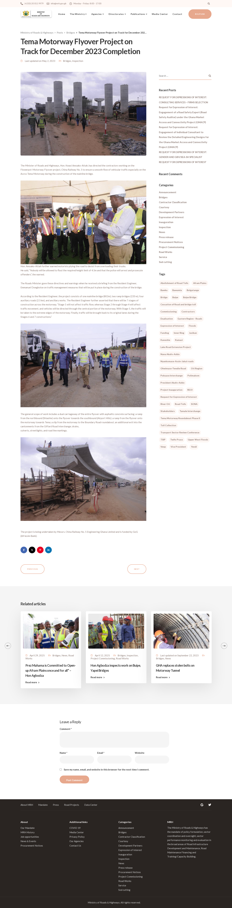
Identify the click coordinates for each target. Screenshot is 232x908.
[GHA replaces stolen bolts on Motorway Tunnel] (181, 630)
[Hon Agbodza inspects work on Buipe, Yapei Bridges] (116, 630)
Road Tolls (180, 404)
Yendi (194, 446)
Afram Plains (199, 283)
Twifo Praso (176, 439)
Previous (32, 569)
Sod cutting (165, 262)
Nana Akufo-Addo (170, 354)
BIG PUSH (200, 14)
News (162, 232)
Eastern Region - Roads (190, 318)
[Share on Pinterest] (40, 550)
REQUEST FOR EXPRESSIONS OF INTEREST (182, 162)
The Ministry (77, 14)
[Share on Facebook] (24, 550)
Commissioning (169, 311)
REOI (190, 389)
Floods (192, 325)
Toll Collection (168, 425)
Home (61, 14)
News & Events (28, 841)
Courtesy (164, 207)
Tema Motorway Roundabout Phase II (180, 418)
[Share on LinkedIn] (48, 550)
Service (163, 257)
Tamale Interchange (190, 411)
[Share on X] (32, 550)
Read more (31, 682)
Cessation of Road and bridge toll (178, 304)
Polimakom (193, 375)
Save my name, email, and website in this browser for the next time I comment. (106, 769)
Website (139, 753)
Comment (66, 729)
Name (63, 753)
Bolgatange (193, 290)
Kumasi (179, 340)
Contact (177, 14)
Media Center (160, 14)
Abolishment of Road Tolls (174, 283)
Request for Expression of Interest (179, 397)
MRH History (28, 832)
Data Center (90, 804)
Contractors (188, 311)
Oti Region (196, 368)
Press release (166, 237)
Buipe (175, 297)
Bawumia (177, 290)
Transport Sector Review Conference (180, 432)
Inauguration (166, 222)
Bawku (164, 290)
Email (100, 753)
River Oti (165, 404)
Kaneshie (165, 340)
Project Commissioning (171, 247)
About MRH (27, 804)
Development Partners (171, 212)
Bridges (67, 60)
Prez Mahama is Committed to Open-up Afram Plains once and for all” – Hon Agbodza (50, 670)
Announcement (167, 192)
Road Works (165, 252)
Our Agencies (76, 841)
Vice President (178, 446)
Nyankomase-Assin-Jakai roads (177, 361)
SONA (194, 404)
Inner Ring (179, 332)
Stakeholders (168, 411)
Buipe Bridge (189, 297)
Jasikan (193, 332)
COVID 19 (74, 827)
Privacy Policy (77, 836)
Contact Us (75, 845)
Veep (163, 446)
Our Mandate (28, 827)
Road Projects (71, 804)
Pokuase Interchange (172, 375)
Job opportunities (30, 836)
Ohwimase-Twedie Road (173, 368)
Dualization (167, 318)
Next (137, 569)
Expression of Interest (171, 217)
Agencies (96, 14)
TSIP (163, 439)
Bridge (164, 297)
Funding (165, 332)
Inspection (77, 60)
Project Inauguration (171, 389)
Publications (138, 14)
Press (56, 804)
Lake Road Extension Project (176, 347)
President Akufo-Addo (172, 382)
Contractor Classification (173, 202)
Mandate (43, 804)
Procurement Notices (171, 242)
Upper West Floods (198, 439)
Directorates (116, 14)
